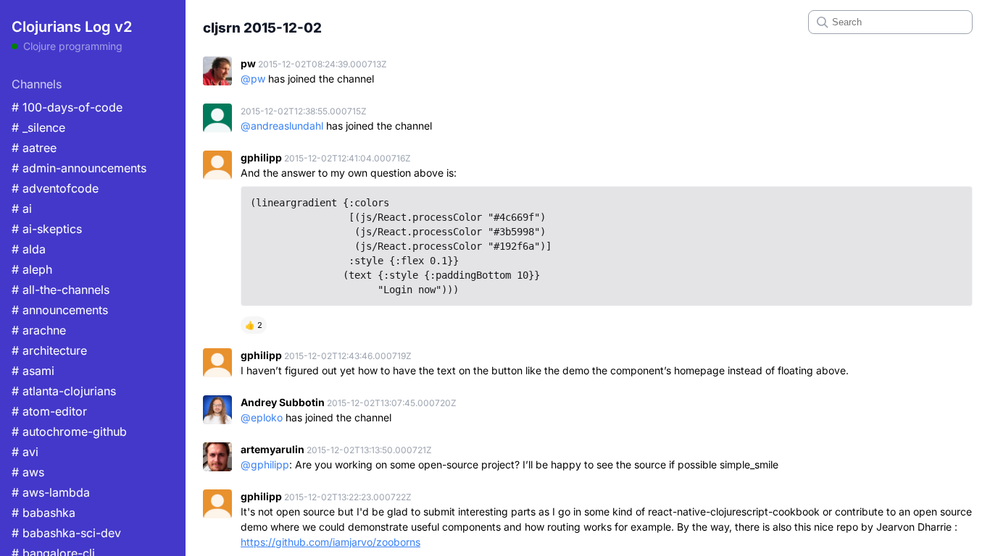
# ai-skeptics (47, 229)
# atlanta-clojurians (64, 391)
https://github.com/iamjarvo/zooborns (330, 542)
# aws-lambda (51, 492)
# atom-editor (49, 411)
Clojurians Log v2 (72, 26)
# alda (29, 249)
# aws (28, 472)
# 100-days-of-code (67, 107)
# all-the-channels (60, 289)
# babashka (43, 512)
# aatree (34, 147)
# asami (33, 370)
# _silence (38, 127)
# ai (22, 208)
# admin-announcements (79, 168)
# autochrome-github (69, 431)
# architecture (49, 350)
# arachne (39, 330)
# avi (25, 452)
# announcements (60, 310)
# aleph (32, 269)
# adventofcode (55, 188)
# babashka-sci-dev (66, 533)
